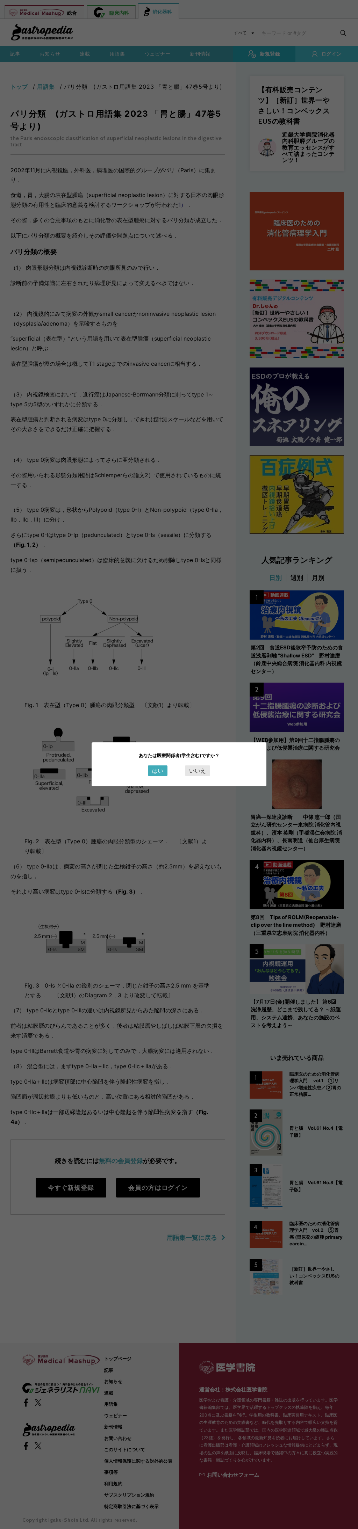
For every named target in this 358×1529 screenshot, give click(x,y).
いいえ (197, 770)
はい (157, 770)
